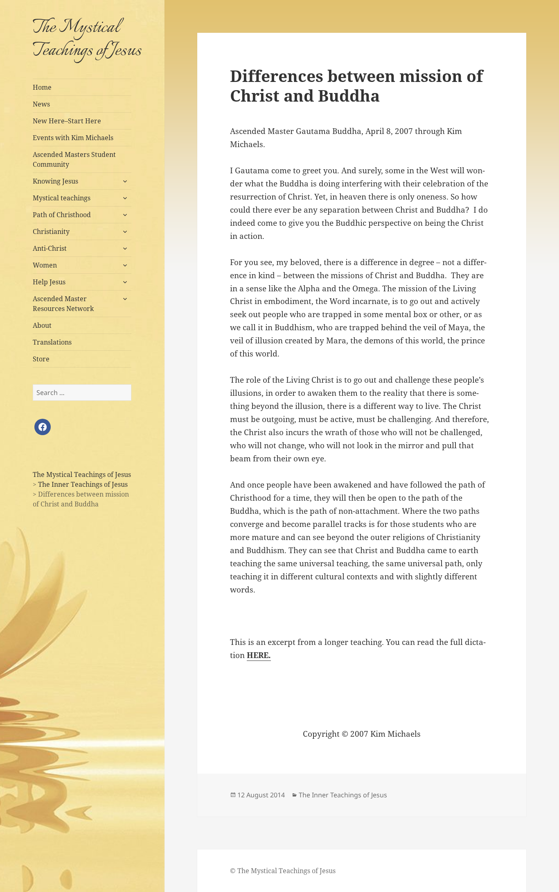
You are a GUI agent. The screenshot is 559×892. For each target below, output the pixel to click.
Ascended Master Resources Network (63, 303)
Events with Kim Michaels (73, 137)
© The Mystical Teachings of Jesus (283, 870)
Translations (52, 342)
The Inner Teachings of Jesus (343, 794)
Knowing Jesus (55, 181)
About (42, 325)
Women (45, 265)
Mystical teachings (61, 197)
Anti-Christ (50, 248)
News (41, 104)
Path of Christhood (62, 214)
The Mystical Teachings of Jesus (87, 39)
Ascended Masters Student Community (74, 159)
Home (42, 87)
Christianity (51, 231)
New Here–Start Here (67, 120)
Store (41, 358)
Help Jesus (49, 281)
